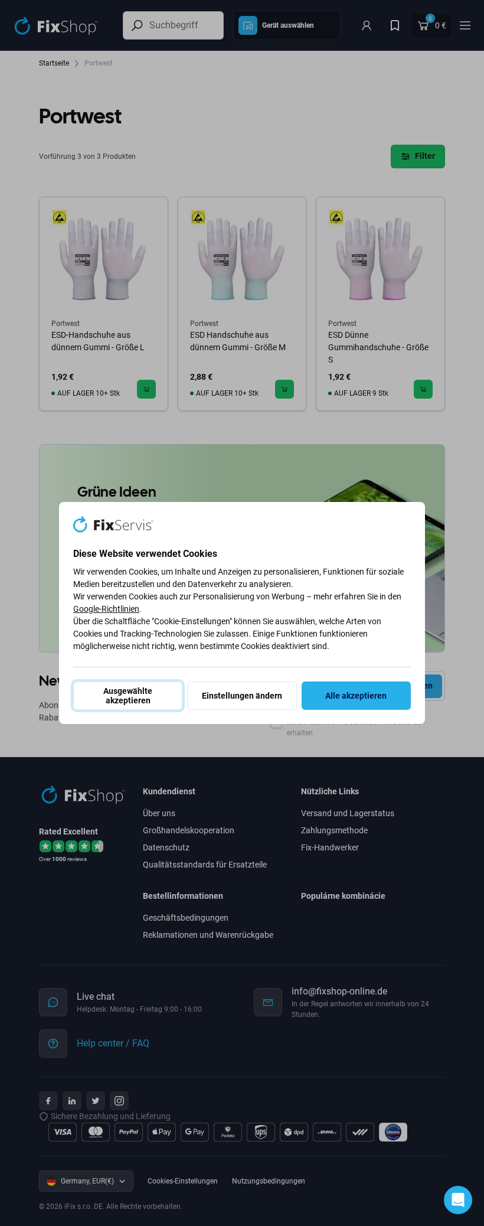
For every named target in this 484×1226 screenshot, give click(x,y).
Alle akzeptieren (356, 695)
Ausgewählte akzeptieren (127, 695)
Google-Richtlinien (106, 609)
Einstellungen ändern (242, 695)
